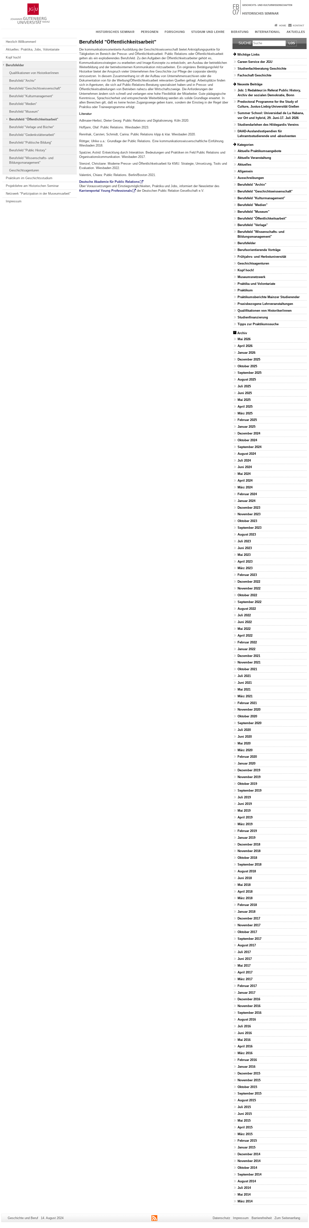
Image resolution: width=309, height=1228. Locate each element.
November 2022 (249, 588)
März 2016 (245, 1053)
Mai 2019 (244, 810)
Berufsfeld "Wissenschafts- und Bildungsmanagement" (31, 160)
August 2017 (247, 945)
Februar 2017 (247, 986)
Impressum (13, 201)
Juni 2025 (245, 393)
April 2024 (245, 480)
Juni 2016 (245, 1033)
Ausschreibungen (251, 178)
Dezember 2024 (249, 433)
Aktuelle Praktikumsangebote (259, 151)
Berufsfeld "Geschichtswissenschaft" (35, 88)
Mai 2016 (244, 1040)
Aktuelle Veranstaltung (254, 158)
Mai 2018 (244, 885)
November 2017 (249, 925)
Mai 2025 (244, 400)
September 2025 (249, 373)
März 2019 (245, 824)
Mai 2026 (244, 339)
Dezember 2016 (249, 999)
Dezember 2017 (249, 918)
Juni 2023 (245, 548)
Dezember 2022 (249, 581)
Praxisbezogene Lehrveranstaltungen (265, 304)
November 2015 (249, 1080)
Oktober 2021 (247, 669)
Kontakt (298, 25)
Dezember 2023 (249, 507)
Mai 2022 (244, 629)
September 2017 (249, 939)
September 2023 (249, 527)
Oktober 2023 (247, 521)
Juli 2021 (244, 676)
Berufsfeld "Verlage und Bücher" (31, 127)
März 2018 (245, 898)
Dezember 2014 (249, 1154)
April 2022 (245, 635)
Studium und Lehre (208, 32)
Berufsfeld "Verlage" (253, 225)
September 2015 (249, 1093)
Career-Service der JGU (255, 62)
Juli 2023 (244, 541)
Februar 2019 (247, 831)
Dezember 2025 (249, 359)
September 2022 (249, 602)
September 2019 (249, 790)
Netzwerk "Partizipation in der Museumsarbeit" (38, 193)
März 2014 (245, 1201)
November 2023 (249, 514)
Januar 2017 (246, 992)
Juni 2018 (245, 878)
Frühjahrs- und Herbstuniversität (262, 256)
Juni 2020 (245, 736)
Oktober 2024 (247, 440)
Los (291, 43)
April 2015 (245, 1127)
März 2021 (245, 696)
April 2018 (245, 891)
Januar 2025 (246, 426)
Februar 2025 (247, 420)
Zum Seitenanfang (287, 1218)
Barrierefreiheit (262, 1218)
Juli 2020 (244, 730)
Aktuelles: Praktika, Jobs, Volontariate (32, 49)
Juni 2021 (245, 682)
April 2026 (245, 346)
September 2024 (249, 447)
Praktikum (245, 290)
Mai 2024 (244, 474)
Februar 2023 (247, 575)
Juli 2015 (244, 1107)
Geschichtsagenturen (24, 170)
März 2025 (245, 413)
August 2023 (247, 534)
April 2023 (245, 561)
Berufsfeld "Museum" (24, 111)
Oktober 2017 (247, 932)
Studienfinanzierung (253, 317)
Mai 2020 (244, 743)
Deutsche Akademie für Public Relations (109, 182)
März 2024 (245, 487)
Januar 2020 (246, 763)
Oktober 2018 (247, 858)
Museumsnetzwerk (251, 277)
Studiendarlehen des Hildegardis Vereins (268, 124)
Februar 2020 (247, 756)
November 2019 (249, 777)
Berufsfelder (15, 65)
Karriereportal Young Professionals (105, 190)
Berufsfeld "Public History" (27, 150)
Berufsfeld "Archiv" (22, 80)
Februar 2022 (247, 642)
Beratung (240, 32)
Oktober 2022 (247, 595)
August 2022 (247, 608)
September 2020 (249, 723)
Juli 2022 (244, 615)
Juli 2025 (244, 386)
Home (282, 25)
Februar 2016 (247, 1060)
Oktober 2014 (247, 1167)
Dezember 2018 (249, 844)
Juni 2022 (245, 622)
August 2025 (247, 379)
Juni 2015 (245, 1114)
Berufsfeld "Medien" (23, 104)
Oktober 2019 (247, 784)
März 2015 (245, 1134)
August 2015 (247, 1100)
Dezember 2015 (249, 1073)
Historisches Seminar (115, 32)
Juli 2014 (244, 1188)
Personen (150, 32)
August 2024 (247, 454)
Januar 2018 (246, 911)
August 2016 (247, 1019)
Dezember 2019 (249, 770)
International (267, 32)
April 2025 (245, 406)
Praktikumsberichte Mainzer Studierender (269, 297)
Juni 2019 (245, 804)
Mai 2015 (244, 1120)
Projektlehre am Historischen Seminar (32, 186)
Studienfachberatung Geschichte (262, 68)
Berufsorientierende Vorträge (259, 250)
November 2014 (249, 1161)
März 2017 (245, 979)
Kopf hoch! (13, 57)
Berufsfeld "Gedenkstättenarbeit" (32, 135)
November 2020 (249, 709)
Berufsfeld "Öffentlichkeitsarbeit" (33, 119)
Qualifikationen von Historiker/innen (34, 73)
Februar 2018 (247, 905)
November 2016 (249, 1006)
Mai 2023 (244, 555)
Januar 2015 (246, 1147)
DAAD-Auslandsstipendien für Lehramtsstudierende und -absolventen (267, 133)
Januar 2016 (246, 1066)
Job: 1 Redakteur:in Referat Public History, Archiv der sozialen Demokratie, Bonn (269, 92)
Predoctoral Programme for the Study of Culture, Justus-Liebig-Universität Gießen (268, 104)
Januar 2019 (246, 837)
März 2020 (245, 750)
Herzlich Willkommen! (21, 42)
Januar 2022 (246, 649)
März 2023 (245, 568)
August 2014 (247, 1181)
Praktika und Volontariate (256, 284)
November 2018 (249, 851)
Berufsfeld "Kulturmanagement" (31, 96)
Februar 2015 (247, 1140)
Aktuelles (296, 32)
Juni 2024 (245, 467)
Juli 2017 (244, 952)
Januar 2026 (246, 352)
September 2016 (249, 1013)
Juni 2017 (245, 959)
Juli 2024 (244, 460)
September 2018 (249, 864)
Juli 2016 (244, 1026)
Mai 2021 (244, 689)
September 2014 (249, 1174)
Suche (245, 43)
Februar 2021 (247, 703)
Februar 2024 (247, 494)
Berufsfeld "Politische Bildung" (30, 142)
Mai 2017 (244, 965)
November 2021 (249, 662)
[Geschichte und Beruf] (154, 11)
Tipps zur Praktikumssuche (258, 324)
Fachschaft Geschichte (254, 75)
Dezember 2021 (249, 656)
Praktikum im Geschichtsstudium (29, 178)
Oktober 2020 (247, 716)
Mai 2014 (244, 1194)
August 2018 (247, 871)
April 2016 (245, 1046)
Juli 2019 (244, 797)
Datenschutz (221, 1218)
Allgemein (245, 171)
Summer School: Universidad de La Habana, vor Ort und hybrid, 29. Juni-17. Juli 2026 (271, 115)
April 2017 (245, 972)
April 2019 (245, 817)
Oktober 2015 (247, 1087)
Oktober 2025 (247, 366)
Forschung (175, 32)
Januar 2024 (246, 501)
